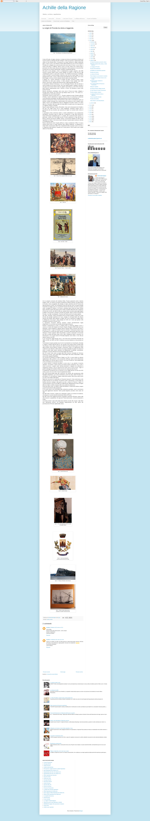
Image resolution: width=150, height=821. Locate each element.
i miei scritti (51, 18)
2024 (90, 35)
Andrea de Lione (47, 778)
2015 (90, 114)
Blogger (81, 810)
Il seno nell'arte (47, 799)
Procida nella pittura (94, 98)
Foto (73, 21)
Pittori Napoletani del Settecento (50, 791)
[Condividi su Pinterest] (71, 617)
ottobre (92, 45)
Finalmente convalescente (55, 743)
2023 (90, 36)
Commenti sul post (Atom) (52, 674)
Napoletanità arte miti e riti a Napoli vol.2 (52, 772)
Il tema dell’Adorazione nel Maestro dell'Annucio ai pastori (62, 713)
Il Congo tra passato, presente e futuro (98, 62)
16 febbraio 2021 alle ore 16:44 (57, 639)
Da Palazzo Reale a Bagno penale (97, 88)
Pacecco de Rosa (47, 786)
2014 (90, 116)
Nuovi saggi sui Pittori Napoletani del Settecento (54, 792)
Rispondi (48, 635)
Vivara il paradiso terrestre (95, 97)
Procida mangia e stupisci (95, 92)
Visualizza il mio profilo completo (95, 195)
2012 (90, 119)
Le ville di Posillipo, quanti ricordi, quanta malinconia (61, 697)
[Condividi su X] (68, 617)
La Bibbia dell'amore (80, 18)
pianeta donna (47, 797)
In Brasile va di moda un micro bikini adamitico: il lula (61, 728)
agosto (92, 49)
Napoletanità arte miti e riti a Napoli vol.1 (52, 773)
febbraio (92, 60)
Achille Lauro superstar (49, 807)
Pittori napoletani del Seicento (50, 775)
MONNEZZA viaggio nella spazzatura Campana (54, 803)
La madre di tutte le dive (55, 682)
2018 (90, 108)
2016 (90, 112)
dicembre (92, 42)
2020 (90, 105)
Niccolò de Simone (48, 781)
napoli (48, 619)
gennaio (92, 102)
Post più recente (46, 672)
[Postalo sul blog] (67, 617)
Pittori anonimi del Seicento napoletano (58, 705)
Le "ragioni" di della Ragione (50, 800)
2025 (90, 33)
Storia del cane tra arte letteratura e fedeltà (53, 802)
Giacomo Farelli (47, 776)
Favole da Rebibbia (92, 18)
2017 (90, 110)
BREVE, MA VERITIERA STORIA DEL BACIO (59, 720)
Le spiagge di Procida (95, 66)
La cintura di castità (54, 690)
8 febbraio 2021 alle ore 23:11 (56, 627)
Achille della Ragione (64, 7)
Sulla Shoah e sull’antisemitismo (97, 100)
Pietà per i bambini (94, 86)
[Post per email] (63, 617)
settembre (92, 47)
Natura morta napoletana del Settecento (52, 794)
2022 (90, 38)
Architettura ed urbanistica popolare (97, 70)
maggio (92, 55)
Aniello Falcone (47, 783)
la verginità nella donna (49, 795)
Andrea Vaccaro (47, 765)
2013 (90, 118)
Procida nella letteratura (95, 68)
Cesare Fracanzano (48, 762)
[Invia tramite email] (65, 617)
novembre (92, 44)
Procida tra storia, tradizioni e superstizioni (96, 81)
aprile (91, 56)
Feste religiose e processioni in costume (98, 76)
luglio (91, 51)
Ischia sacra (46, 805)
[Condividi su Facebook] (70, 617)
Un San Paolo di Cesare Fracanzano (98, 90)
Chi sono (58, 18)
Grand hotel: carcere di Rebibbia (62, 21)
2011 (90, 121)
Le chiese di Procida (94, 74)
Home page (62, 672)
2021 (90, 40)
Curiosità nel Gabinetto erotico (56, 735)
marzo (91, 58)
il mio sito (43, 18)
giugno (92, 53)
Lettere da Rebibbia (46, 21)
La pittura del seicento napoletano (51, 789)
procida (51, 619)
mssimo (48, 627)
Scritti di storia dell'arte (48, 767)
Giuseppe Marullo (47, 780)
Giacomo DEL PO (47, 784)
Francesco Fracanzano (49, 788)
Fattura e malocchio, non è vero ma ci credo (59, 751)
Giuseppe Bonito (47, 764)
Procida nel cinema (94, 72)
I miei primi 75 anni (67, 18)
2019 (90, 107)
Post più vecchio (79, 672)
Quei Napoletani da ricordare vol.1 (51, 770)
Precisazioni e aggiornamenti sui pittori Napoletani (54, 768)
